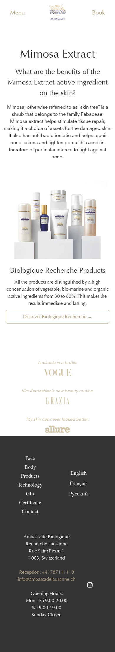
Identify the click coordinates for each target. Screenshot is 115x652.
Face (30, 457)
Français (79, 482)
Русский (78, 493)
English (78, 472)
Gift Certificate (30, 498)
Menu (17, 12)
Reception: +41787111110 (46, 572)
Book (98, 12)
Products (30, 475)
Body (30, 466)
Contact (30, 511)
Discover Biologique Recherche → (57, 316)
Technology (30, 484)
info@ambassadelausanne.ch (46, 579)
